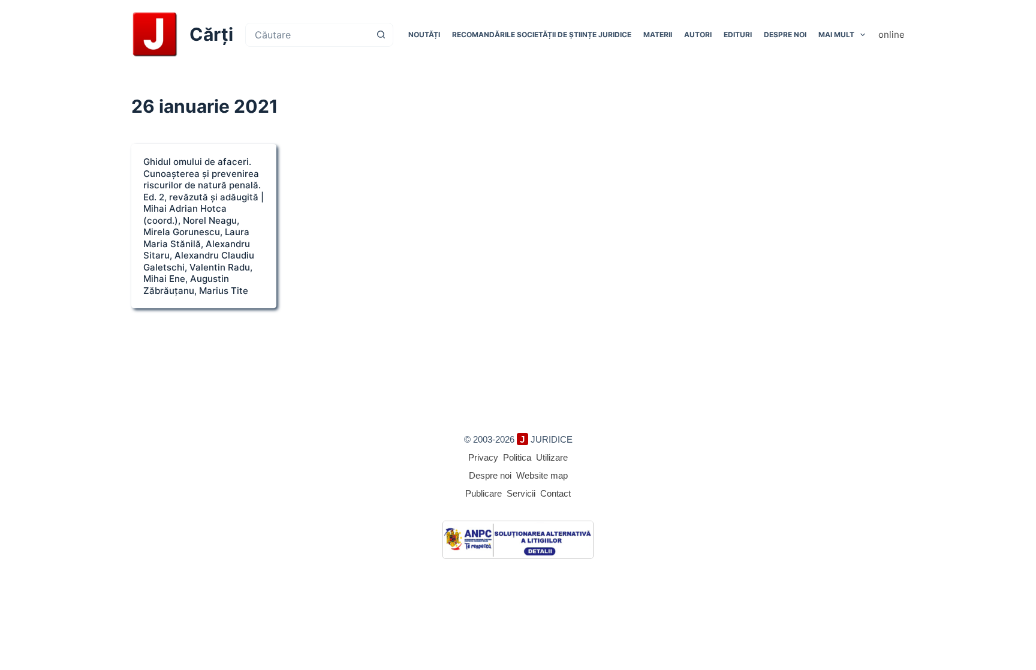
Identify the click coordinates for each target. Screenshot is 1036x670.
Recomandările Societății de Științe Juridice (541, 34)
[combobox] (308, 35)
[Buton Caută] (381, 34)
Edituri (738, 34)
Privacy (483, 457)
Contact (555, 493)
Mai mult (836, 34)
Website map (542, 475)
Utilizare (552, 457)
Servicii (521, 493)
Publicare (483, 493)
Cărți (211, 34)
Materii (657, 34)
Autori (698, 34)
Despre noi (785, 34)
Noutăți (424, 34)
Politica (517, 457)
